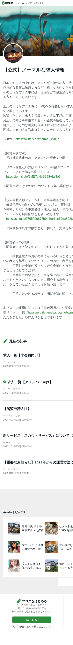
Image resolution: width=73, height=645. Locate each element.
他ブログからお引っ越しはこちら (30, 626)
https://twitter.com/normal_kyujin (37, 139)
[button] (31, 619)
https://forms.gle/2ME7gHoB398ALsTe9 (33, 176)
